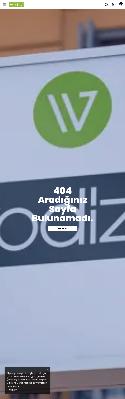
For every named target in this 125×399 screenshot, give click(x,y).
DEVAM (62, 228)
